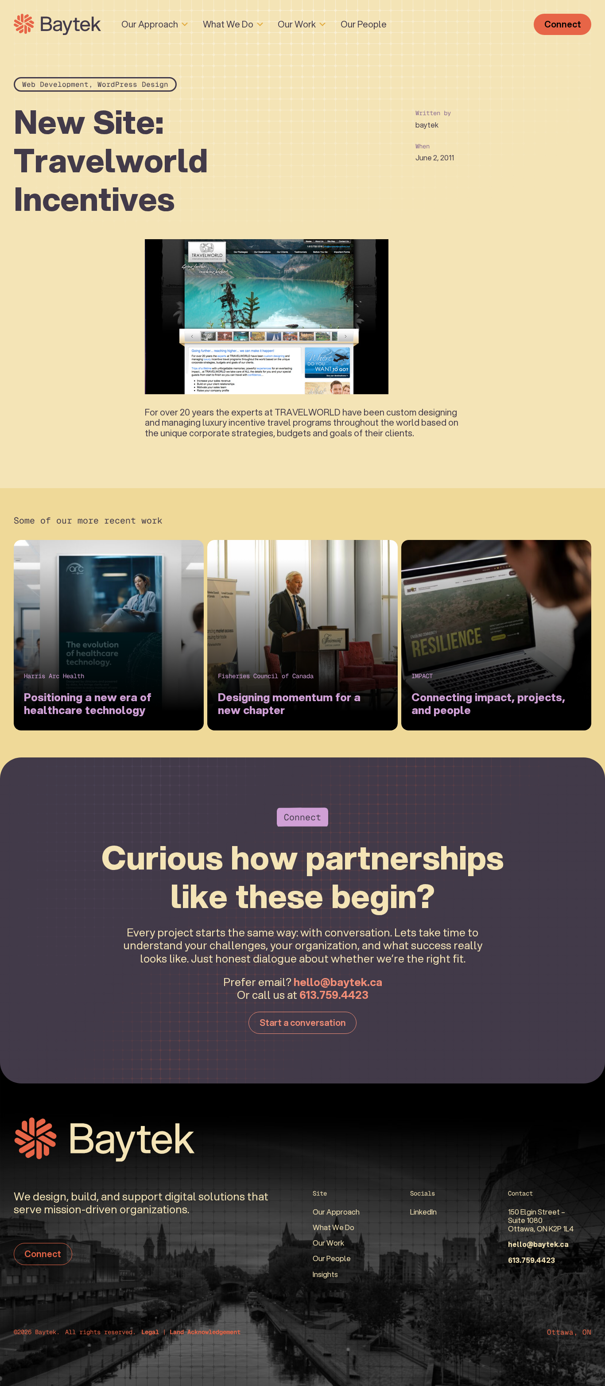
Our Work (297, 24)
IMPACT (422, 676)
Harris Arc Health (54, 676)
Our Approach (149, 24)
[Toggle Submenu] (184, 24)
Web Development (55, 84)
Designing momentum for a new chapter (289, 704)
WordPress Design (132, 84)
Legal (150, 1332)
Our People (364, 24)
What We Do (228, 24)
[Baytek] (57, 24)
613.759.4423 (333, 994)
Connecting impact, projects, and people (488, 704)
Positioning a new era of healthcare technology (87, 704)
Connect (562, 24)
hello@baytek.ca (338, 982)
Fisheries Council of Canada (266, 676)
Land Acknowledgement (205, 1332)
